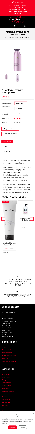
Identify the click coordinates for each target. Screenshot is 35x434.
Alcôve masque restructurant (9, 244)
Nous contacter (7, 350)
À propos (5, 347)
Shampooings (6, 385)
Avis (5, 146)
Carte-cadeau (6, 411)
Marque (4, 122)
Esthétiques (6, 402)
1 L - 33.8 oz (20, 108)
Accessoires (6, 399)
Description (7, 141)
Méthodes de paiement (9, 355)
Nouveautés (6, 377)
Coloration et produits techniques (13, 394)
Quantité (4, 114)
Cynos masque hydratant (25, 219)
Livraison (7, 151)
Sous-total (5, 118)
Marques (5, 380)
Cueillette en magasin (9, 361)
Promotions (6, 374)
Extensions (5, 397)
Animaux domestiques (9, 408)
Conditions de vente (8, 364)
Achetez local (6, 382)
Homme (5, 405)
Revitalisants (6, 388)
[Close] (33, 413)
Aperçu (7, 252)
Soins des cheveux (8, 391)
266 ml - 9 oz (20, 103)
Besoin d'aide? (7, 352)
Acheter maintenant (10, 134)
